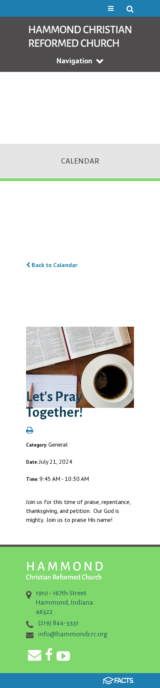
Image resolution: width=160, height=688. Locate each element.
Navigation (74, 61)
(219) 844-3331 (58, 623)
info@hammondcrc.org (73, 634)
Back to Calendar (53, 265)
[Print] (29, 430)
